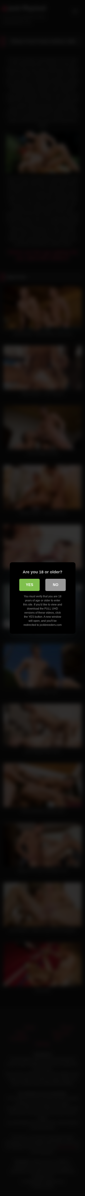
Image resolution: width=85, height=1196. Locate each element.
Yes (29, 585)
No (55, 585)
